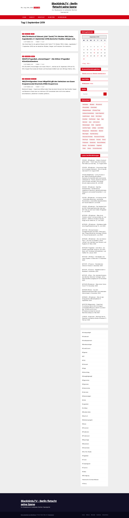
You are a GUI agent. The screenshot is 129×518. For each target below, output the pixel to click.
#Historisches (86, 388)
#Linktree (51, 17)
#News (84, 424)
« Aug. (84, 63)
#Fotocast (85, 364)
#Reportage (85, 440)
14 (101, 49)
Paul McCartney (94, 133)
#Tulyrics (84, 467)
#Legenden (85, 404)
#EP (23, 33)
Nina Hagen (85, 133)
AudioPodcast (86, 116)
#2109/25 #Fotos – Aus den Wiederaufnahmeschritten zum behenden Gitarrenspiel (94, 291)
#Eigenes (84, 352)
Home (24, 17)
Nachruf (101, 130)
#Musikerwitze (86, 412)
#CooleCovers (86, 348)
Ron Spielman (91, 145)
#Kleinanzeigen (86, 396)
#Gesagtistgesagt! (87, 376)
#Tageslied (27, 56)
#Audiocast (85, 336)
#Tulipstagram (86, 463)
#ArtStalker (85, 104)
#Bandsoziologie (87, 344)
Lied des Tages (86, 127)
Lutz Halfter (100, 127)
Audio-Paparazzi (100, 113)
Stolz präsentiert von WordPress (28, 514)
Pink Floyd (85, 139)
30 (84, 59)
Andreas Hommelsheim (88, 113)
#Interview (85, 392)
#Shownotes (85, 448)
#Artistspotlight (86, 332)
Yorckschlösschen (97, 148)
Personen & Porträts (87, 136)
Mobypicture (86, 130)
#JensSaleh (94, 107)
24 (87, 56)
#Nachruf (27, 33)
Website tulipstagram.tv (99, 73)
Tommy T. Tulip (40, 41)
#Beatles (92, 104)
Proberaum (85, 142)
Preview (99, 139)
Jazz (90, 122)
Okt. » (88, 63)
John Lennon (96, 122)
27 (98, 56)
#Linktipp (84, 408)
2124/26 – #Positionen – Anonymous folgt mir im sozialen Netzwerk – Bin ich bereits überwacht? (94, 169)
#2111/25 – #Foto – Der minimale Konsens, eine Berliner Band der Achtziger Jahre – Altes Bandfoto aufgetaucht (94, 277)
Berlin (92, 116)
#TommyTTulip (96, 110)
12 (94, 49)
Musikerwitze (94, 130)
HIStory (84, 483)
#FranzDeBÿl (86, 107)
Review (84, 145)
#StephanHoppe (87, 110)
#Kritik (84, 400)
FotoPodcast (92, 119)
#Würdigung (85, 475)
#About (32, 17)
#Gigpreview (85, 380)
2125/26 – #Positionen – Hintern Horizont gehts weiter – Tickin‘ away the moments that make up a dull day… (94, 161)
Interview (85, 122)
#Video (32, 33)
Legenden (98, 125)
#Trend (84, 459)
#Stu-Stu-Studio (86, 452)
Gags (98, 119)
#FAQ (83, 360)
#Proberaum (86, 436)
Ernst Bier (85, 119)
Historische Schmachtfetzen (90, 479)
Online (87, 83)
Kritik (92, 125)
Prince (103, 139)
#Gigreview (27, 78)
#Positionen (85, 432)
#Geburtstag (85, 372)
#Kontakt (41, 17)
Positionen (92, 139)
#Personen (85, 428)
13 (97, 49)
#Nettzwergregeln (87, 420)
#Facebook (99, 104)
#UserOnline (62, 17)
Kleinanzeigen (86, 125)
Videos (89, 148)
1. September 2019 (28, 41)
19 (94, 53)
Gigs (102, 119)
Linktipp (94, 127)
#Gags (84, 368)
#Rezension (85, 444)
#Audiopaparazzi (87, 340)
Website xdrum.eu (87, 73)
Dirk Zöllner (99, 116)
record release (101, 142)
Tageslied (99, 145)
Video (84, 148)
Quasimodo (92, 142)
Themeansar (51, 514)
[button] (107, 17)
